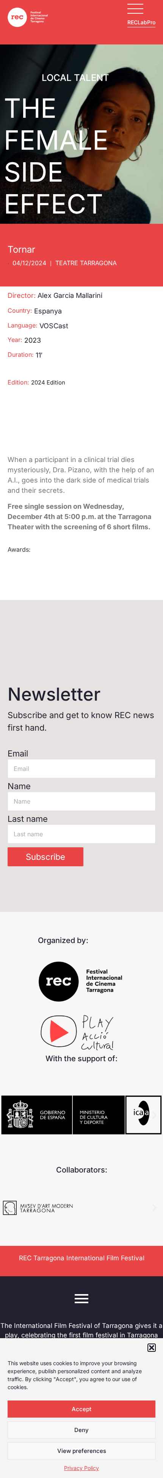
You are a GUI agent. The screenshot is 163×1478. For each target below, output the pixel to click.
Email (18, 753)
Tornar (21, 249)
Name (19, 786)
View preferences (81, 1450)
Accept (81, 1409)
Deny (81, 1430)
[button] (151, 1347)
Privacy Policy (81, 1468)
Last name (28, 819)
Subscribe (45, 857)
